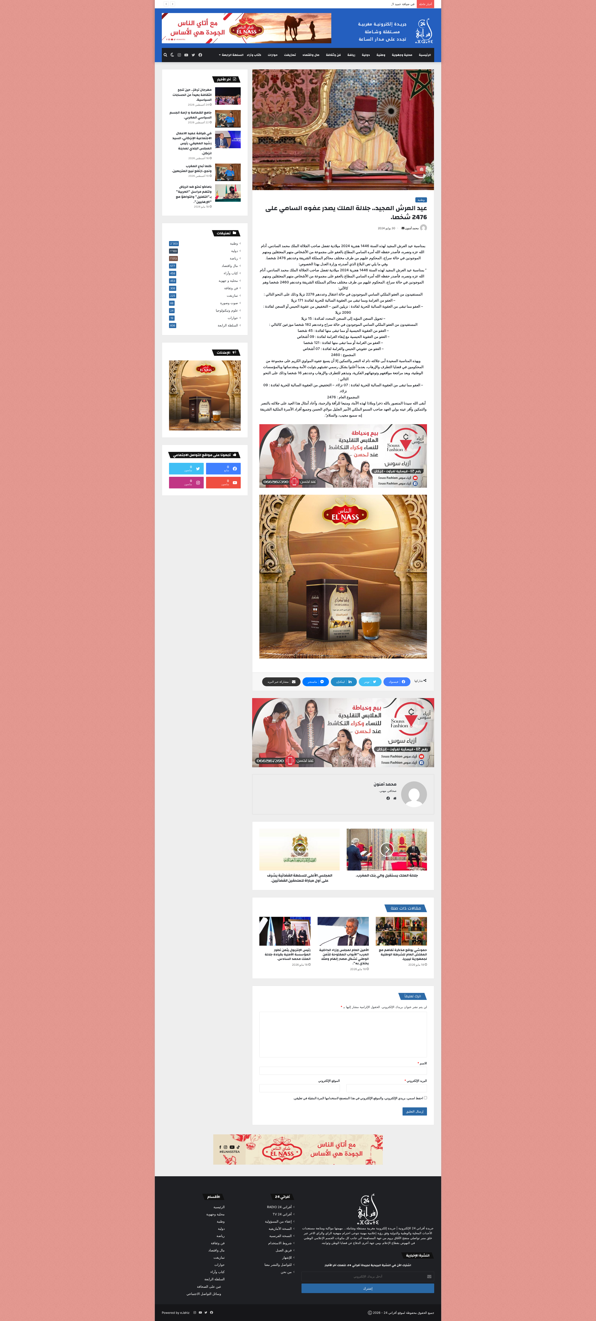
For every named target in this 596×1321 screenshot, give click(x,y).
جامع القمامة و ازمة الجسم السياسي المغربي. (190, 115)
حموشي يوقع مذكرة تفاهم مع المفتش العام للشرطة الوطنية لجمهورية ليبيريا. (403, 954)
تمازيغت (290, 55)
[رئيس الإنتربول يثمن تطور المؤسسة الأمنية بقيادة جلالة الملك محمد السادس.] (285, 931)
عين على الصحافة (209, 1286)
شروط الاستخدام (280, 1243)
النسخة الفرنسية (280, 1236)
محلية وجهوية (402, 55)
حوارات (273, 55)
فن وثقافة (333, 55)
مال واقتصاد (310, 55)
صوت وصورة (229, 303)
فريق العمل (284, 1250)
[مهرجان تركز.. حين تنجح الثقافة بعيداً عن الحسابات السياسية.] (228, 96)
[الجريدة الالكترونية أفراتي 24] (391, 31)
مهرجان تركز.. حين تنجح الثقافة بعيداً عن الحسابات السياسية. (192, 95)
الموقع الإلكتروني (329, 1080)
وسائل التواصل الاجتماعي (203, 1294)
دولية (366, 55)
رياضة (351, 55)
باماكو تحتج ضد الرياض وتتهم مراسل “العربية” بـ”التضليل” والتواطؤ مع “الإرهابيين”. (194, 194)
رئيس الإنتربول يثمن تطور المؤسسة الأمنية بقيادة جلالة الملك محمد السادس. (288, 954)
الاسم (422, 1063)
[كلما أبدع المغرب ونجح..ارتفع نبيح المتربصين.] (228, 172)
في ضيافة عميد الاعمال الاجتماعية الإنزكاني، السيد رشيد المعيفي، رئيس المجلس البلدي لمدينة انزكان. (349, 4)
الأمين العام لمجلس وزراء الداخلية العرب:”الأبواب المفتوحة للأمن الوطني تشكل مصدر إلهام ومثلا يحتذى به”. (344, 956)
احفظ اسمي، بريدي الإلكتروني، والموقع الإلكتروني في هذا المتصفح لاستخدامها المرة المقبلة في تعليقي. (358, 1098)
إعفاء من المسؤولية (278, 1221)
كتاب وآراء (254, 55)
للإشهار (287, 1257)
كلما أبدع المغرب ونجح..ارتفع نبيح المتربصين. (192, 168)
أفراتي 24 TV (282, 1214)
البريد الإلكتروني (415, 1080)
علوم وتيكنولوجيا (227, 310)
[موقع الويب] (393, 798)
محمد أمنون (412, 228)
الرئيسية (425, 55)
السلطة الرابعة (233, 55)
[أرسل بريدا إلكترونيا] (403, 228)
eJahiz (185, 1312)
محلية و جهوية (228, 280)
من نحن (286, 1272)
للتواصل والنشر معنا (278, 1265)
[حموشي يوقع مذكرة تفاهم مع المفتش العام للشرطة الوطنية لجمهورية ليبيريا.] (401, 931)
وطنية (380, 55)
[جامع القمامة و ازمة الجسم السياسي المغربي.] (228, 119)
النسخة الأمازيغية (280, 1228)
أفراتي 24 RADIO (279, 1207)
